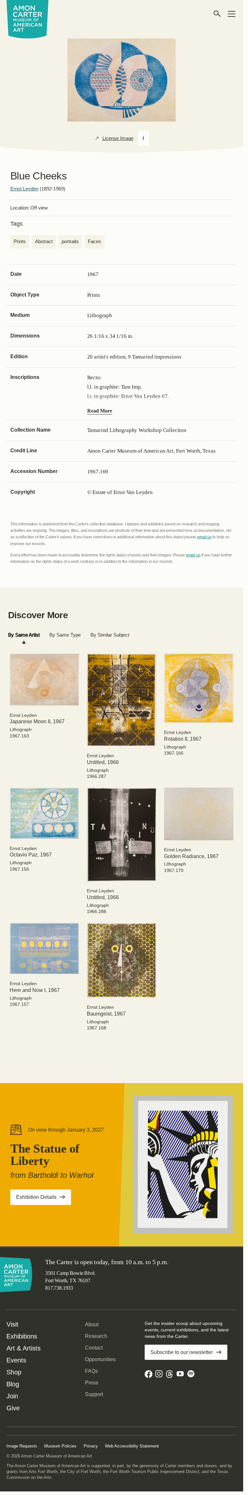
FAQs (91, 1371)
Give (13, 1408)
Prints (20, 241)
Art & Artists (23, 1348)
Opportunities (100, 1359)
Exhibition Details (43, 1199)
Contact (94, 1347)
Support (94, 1394)
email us (204, 537)
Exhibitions (21, 1336)
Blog (12, 1384)
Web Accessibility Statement (132, 1446)
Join (12, 1396)
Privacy (91, 1446)
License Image (117, 138)
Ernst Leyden (24, 188)
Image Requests (21, 1446)
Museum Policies (60, 1446)
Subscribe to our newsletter (181, 1352)
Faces (94, 241)
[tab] (24, 635)
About (91, 1324)
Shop (13, 1372)
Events (16, 1360)
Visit (12, 1324)
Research (96, 1336)
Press (91, 1382)
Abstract (44, 241)
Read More (99, 411)
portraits (70, 241)
